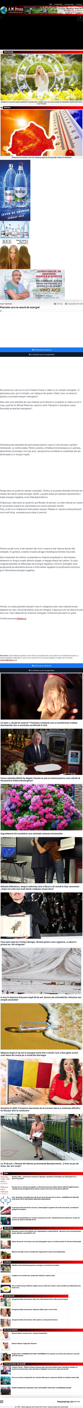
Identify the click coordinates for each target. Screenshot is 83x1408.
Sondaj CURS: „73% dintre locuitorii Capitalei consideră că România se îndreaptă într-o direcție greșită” (44, 1177)
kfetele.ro (21, 618)
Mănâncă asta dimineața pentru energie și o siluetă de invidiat (35, 1265)
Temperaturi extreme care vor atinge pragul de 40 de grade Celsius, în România (42, 157)
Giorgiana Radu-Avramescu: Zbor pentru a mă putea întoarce (35, 1320)
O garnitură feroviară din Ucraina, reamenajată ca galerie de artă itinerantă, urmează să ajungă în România (45, 1208)
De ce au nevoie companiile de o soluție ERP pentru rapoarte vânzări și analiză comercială (45, 1377)
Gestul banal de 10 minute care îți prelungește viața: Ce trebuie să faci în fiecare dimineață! (46, 1241)
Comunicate (69, 4)
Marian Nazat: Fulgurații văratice (24, 1343)
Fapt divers (8, 304)
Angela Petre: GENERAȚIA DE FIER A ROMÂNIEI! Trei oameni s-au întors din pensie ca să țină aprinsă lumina (45, 1354)
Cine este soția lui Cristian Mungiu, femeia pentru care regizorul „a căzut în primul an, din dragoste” (38, 943)
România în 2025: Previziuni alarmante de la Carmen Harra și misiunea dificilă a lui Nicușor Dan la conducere (40, 1109)
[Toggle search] (80, 17)
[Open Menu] (1, 17)
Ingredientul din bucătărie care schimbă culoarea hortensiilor (32, 833)
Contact (79, 4)
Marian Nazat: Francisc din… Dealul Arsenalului (29, 1333)
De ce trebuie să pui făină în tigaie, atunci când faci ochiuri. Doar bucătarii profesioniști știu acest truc (46, 1286)
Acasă (2, 304)
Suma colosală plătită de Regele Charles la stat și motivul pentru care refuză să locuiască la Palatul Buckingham (40, 779)
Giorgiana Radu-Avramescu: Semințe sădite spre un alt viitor (34, 1309)
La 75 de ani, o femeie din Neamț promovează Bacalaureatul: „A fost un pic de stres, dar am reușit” (40, 1164)
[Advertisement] (41, 35)
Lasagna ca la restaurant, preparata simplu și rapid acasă (33, 1275)
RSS (50, 4)
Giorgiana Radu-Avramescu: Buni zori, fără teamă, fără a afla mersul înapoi (40, 1299)
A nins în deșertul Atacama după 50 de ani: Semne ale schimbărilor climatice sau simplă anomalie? (41, 998)
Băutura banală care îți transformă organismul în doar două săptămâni (38, 1252)
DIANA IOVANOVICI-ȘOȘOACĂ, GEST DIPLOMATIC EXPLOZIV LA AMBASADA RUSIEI (41, 1388)
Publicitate (58, 4)
